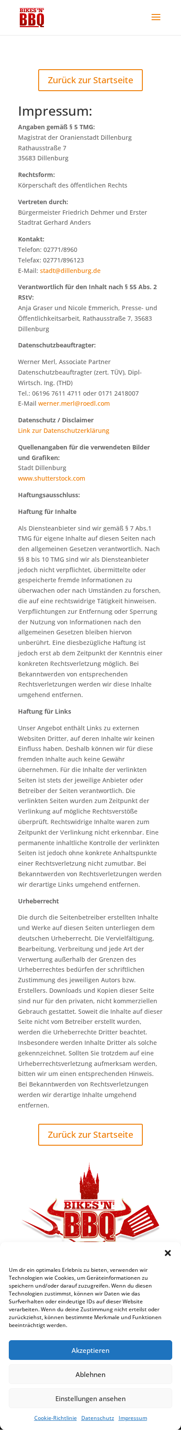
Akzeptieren (90, 1350)
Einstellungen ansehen (90, 1398)
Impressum (133, 1418)
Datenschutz (97, 1418)
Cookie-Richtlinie (55, 1418)
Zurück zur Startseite (90, 80)
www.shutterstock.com (51, 478)
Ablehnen (90, 1374)
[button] (167, 1253)
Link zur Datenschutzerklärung (63, 430)
